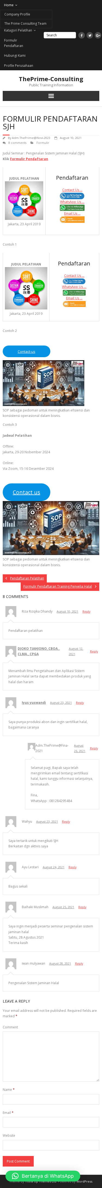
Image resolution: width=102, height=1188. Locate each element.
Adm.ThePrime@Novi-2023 (31, 138)
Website (9, 1135)
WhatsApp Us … (72, 201)
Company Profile (17, 14)
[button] (42, 1176)
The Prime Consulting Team (25, 23)
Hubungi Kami (15, 55)
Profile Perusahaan (18, 65)
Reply (86, 611)
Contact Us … (72, 190)
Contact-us (26, 351)
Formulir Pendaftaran (13, 43)
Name (9, 1089)
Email (8, 1112)
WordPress (84, 1181)
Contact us (26, 492)
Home (9, 5)
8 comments (17, 143)
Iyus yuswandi (34, 702)
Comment (10, 1027)
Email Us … (72, 213)
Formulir (42, 143)
